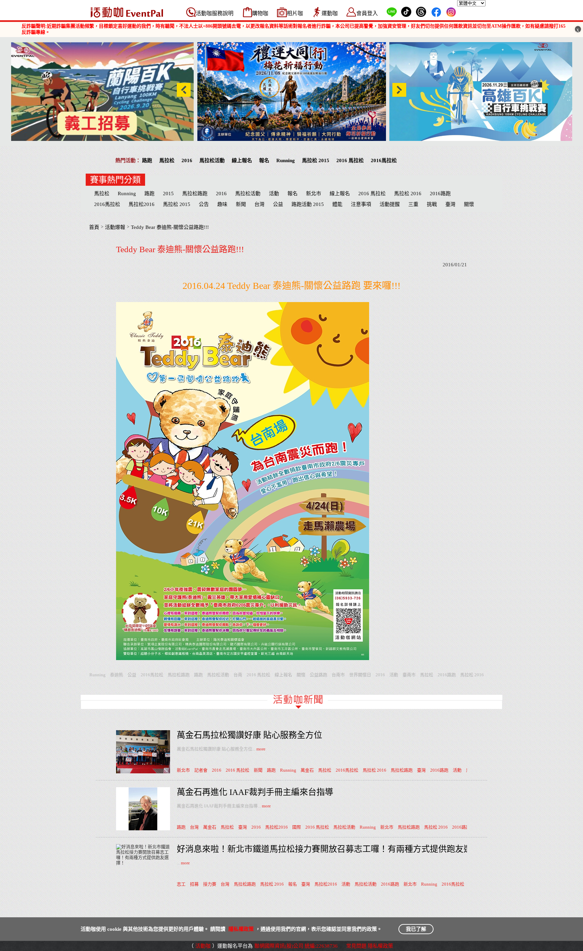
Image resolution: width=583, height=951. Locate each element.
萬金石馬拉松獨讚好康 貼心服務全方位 (249, 735)
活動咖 (203, 946)
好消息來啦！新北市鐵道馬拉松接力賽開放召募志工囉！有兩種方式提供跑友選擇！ (333, 849)
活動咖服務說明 (214, 13)
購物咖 (260, 13)
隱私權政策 (241, 929)
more (261, 748)
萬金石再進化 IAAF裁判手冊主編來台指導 (255, 792)
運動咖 (330, 13)
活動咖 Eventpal (127, 12)
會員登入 (367, 13)
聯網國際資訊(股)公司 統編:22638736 (296, 946)
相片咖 (295, 13)
